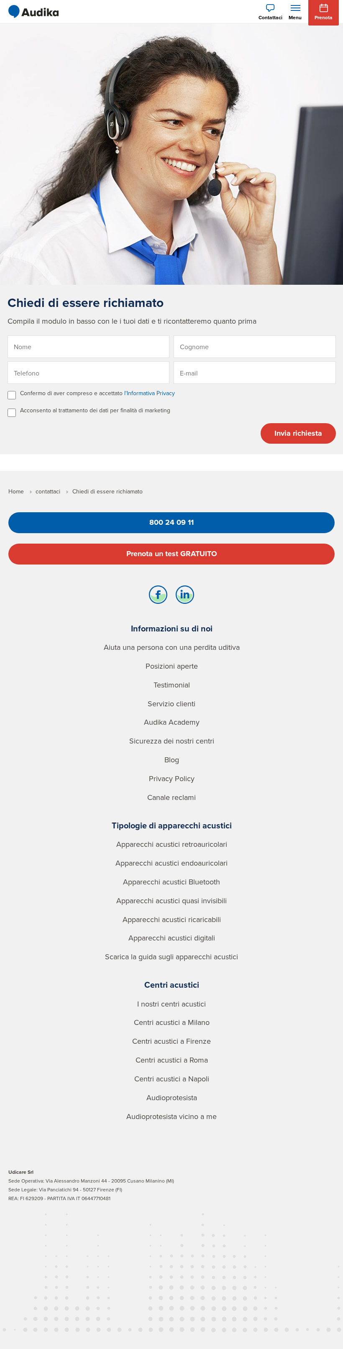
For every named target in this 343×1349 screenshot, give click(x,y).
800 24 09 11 (171, 522)
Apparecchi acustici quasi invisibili (171, 900)
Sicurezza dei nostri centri (171, 741)
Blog (171, 759)
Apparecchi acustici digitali (171, 938)
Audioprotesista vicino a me (171, 1116)
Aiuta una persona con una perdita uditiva (172, 647)
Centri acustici (171, 985)
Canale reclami (171, 797)
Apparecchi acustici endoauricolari (171, 863)
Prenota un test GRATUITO (171, 553)
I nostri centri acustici (171, 1004)
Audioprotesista (171, 1097)
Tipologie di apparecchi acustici (172, 825)
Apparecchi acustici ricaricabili (172, 919)
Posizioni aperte (172, 666)
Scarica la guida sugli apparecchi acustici (171, 956)
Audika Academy (172, 722)
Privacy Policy (172, 778)
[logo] (33, 11)
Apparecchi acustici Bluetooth (171, 881)
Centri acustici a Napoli (171, 1078)
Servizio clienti (171, 703)
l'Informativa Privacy (149, 393)
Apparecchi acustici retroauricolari (171, 844)
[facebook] (158, 596)
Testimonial (172, 685)
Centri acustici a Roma (172, 1060)
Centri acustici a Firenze (171, 1041)
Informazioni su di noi (171, 628)
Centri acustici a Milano (172, 1022)
